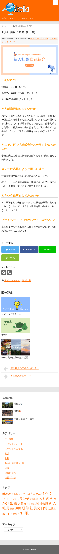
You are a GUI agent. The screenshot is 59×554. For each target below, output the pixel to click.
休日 (37, 499)
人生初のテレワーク (20, 376)
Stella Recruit (30, 549)
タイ (9, 499)
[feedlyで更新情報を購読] (3, 272)
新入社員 (26, 280)
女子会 (27, 504)
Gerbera (16, 494)
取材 (7, 458)
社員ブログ (10, 42)
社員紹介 (15, 514)
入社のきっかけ (12, 280)
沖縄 (18, 508)
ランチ (25, 498)
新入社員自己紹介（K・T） (24, 368)
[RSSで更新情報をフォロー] (9, 272)
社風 (24, 513)
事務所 (32, 499)
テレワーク (15, 499)
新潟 (12, 509)
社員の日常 (10, 473)
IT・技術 (9, 439)
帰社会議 (42, 503)
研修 (7, 468)
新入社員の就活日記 (39, 38)
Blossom (7, 493)
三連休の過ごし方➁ (24, 419)
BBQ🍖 (17, 411)
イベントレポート (14, 444)
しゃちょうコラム (14, 449)
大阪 (20, 503)
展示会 (33, 504)
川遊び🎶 (18, 403)
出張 (7, 453)
